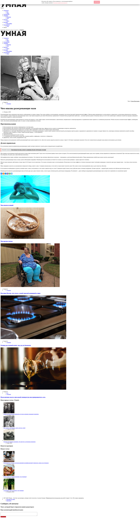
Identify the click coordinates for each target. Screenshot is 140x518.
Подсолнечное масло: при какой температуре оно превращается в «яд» (23, 397)
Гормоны (8, 17)
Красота (6, 19)
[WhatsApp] (9, 173)
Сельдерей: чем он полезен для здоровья (14, 490)
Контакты (8, 500)
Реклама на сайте (10, 499)
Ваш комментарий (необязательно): (12, 510)
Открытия (6, 10)
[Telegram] (12, 173)
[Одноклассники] (3, 173)
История (6, 22)
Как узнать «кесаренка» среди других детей (14, 428)
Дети (7, 26)
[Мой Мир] (5, 173)
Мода (7, 21)
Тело (7, 18)
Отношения (6, 14)
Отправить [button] (3, 516)
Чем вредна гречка (7, 241)
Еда (7, 11)
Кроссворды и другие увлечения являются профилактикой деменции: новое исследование (26, 463)
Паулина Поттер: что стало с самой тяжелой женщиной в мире (20, 293)
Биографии (9, 23)
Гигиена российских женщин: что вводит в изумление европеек (20, 441)
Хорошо (96, 2)
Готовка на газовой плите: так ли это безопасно (16, 345)
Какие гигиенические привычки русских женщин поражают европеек (21, 414)
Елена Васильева (135, 101)
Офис (7, 13)
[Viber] (7, 173)
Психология (6, 24)
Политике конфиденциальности (60, 2)
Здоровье (6, 15)
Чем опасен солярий (7, 205)
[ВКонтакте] (1, 173)
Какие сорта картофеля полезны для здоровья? (15, 476)
